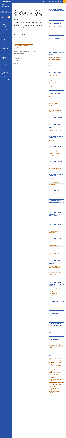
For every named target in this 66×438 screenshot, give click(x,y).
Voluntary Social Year (53, 293)
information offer (53, 375)
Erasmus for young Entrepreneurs (55, 318)
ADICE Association (52, 43)
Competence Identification (4, 11)
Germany (57, 370)
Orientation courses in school (55, 130)
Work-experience (52, 218)
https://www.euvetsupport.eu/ (22, 45)
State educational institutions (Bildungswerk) (54, 232)
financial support (54, 368)
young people (51, 392)
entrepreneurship (55, 366)
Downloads (54, 1)
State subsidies (52, 242)
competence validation (19, 51)
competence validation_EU (20, 8)
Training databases (52, 274)
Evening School (52, 276)
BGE (50, 108)
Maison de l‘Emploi (52, 82)
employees (51, 364)
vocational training (19, 53)
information (28, 8)
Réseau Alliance (52, 80)
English (59, 1)
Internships (51, 291)
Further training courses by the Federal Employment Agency (55, 267)
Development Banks (53, 245)
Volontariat (51, 295)
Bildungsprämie (52, 269)
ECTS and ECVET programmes (55, 166)
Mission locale (52, 78)
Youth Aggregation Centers (54, 153)
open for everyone (32, 51)
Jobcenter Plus (52, 194)
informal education (54, 374)
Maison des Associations (54, 103)
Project (43, 1)
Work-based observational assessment (56, 168)
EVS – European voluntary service (55, 329)
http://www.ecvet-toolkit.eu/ (21, 47)
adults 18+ (51, 358)
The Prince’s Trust (52, 184)
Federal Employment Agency (54, 229)
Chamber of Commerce (53, 140)
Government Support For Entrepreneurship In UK (54, 182)
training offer (51, 386)
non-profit (54, 380)
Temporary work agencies (54, 151)
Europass (50, 347)
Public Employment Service (54, 75)
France (51, 370)
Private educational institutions (55, 272)
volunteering (52, 389)
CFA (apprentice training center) (55, 57)
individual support (56, 372)
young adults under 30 (54, 391)
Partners (48, 1)
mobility (50, 380)
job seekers (52, 377)
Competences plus (6, 1)
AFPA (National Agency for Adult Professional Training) (55, 60)
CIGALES (50, 105)
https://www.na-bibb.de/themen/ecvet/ (24, 44)
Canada (50, 359)
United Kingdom (5, 29)
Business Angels (52, 247)
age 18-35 (61, 358)
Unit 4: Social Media (5, 79)
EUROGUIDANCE (52, 63)
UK (55, 386)
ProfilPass (17, 59)
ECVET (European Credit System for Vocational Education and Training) (56, 345)
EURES (50, 306)
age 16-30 (58, 358)
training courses (57, 384)
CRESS (50, 98)
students (51, 384)
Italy (58, 375)
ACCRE (50, 96)
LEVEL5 (16, 64)
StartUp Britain (52, 178)
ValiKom (50, 16)
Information (4, 4)
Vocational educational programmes (56, 206)
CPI (49, 65)
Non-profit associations (53, 155)
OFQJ (50, 45)
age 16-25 (55, 358)
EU (26, 51)
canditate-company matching (56, 360)
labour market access (55, 379)
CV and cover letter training (6, 7)
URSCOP (50, 101)
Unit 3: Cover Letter (5, 77)
